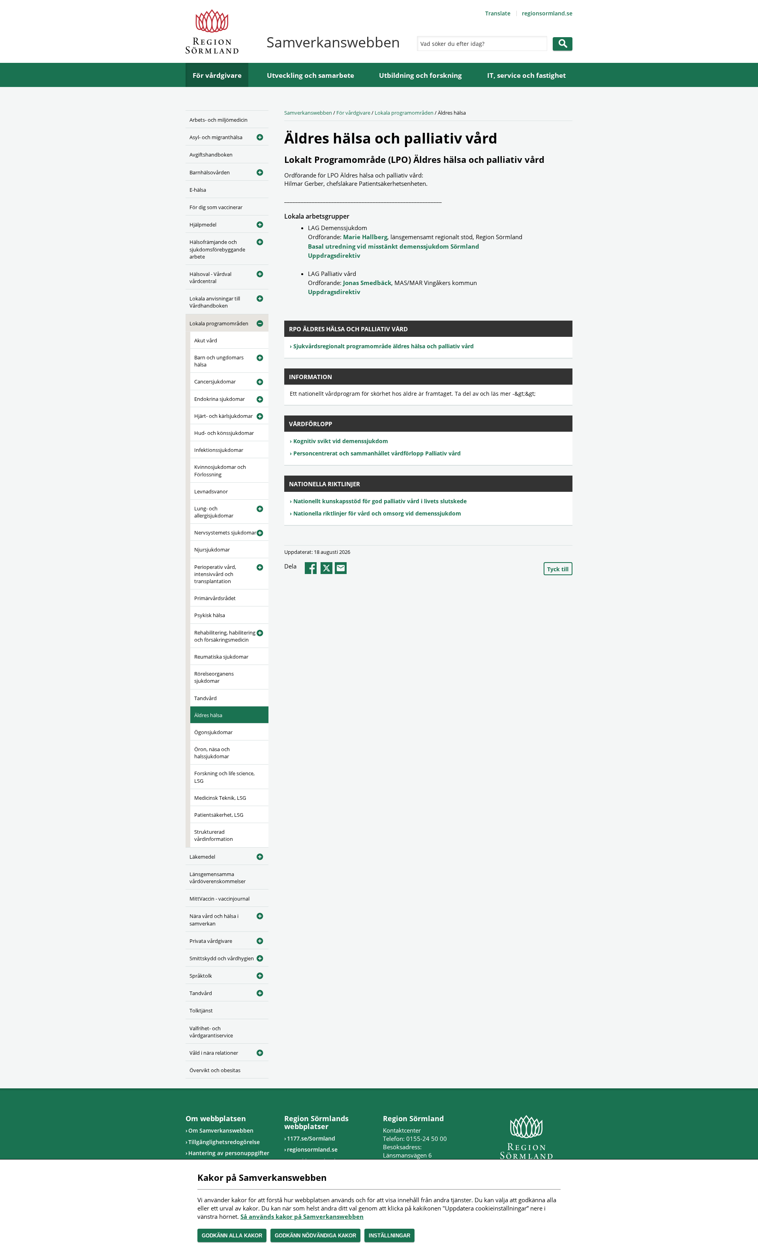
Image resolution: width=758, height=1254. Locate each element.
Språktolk (201, 975)
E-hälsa (198, 189)
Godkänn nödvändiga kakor (315, 1236)
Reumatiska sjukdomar (221, 656)
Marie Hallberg (365, 237)
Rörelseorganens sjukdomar (214, 677)
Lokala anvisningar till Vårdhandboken (215, 302)
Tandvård (205, 698)
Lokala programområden (219, 323)
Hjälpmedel (203, 224)
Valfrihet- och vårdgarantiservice (211, 1032)
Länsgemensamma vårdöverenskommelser (218, 878)
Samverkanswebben (308, 112)
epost (341, 568)
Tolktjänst (201, 1010)
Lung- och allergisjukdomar (213, 512)
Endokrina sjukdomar (219, 398)
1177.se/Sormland (311, 1138)
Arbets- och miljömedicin (219, 119)
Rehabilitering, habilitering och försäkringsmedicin (224, 636)
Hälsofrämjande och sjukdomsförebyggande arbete (217, 249)
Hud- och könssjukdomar (224, 432)
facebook (311, 568)
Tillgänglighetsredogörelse (224, 1142)
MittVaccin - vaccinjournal (220, 898)
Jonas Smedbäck (367, 283)
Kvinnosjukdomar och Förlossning (220, 470)
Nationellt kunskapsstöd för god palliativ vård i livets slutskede (380, 501)
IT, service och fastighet (526, 75)
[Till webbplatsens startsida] (212, 31)
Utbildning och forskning (420, 75)
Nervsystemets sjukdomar (225, 532)
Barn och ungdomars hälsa (219, 361)
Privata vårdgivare (211, 940)
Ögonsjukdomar (213, 732)
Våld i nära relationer (214, 1052)
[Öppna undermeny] (256, 136)
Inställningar (389, 1236)
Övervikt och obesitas (215, 1070)
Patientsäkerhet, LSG (218, 814)
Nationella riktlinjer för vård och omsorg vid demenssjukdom (377, 513)
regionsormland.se (547, 13)
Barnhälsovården (210, 172)
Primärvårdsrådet (215, 598)
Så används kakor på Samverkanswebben (302, 1216)
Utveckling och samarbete (310, 75)
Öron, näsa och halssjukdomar (212, 753)
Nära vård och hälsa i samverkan (214, 919)
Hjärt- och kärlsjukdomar (223, 415)
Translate (497, 13)
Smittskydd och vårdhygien (222, 958)
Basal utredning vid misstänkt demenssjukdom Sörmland (393, 246)
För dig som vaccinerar (216, 207)
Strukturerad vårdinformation (213, 835)
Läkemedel (202, 856)
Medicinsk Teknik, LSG (220, 797)
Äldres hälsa (208, 715)
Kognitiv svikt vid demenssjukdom (340, 441)
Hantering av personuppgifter (228, 1153)
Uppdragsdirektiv (334, 255)
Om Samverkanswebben (220, 1130)
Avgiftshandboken (211, 154)
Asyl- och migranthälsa (216, 137)
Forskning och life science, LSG (224, 777)
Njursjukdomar (212, 549)
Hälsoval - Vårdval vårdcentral (210, 277)
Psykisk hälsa (209, 615)
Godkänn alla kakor (232, 1236)
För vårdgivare (217, 75)
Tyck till (557, 569)
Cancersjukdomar (215, 381)
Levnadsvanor (211, 491)
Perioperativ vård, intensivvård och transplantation (215, 574)
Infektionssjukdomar (218, 449)
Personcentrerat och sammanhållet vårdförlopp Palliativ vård (377, 453)
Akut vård (205, 340)
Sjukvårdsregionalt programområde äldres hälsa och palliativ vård (383, 346)
